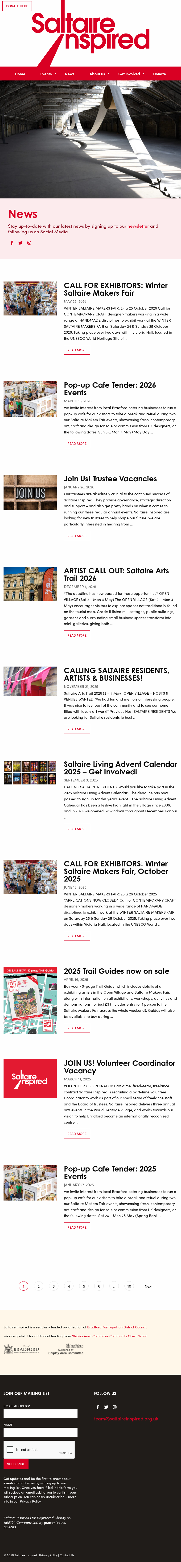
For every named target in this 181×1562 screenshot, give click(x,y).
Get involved (129, 73)
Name (8, 1425)
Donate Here (17, 6)
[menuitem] (20, 73)
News (69, 73)
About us (97, 73)
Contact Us (67, 1555)
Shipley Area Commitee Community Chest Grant (109, 1336)
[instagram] (29, 242)
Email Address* (17, 1406)
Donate (159, 73)
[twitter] (20, 242)
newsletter (138, 226)
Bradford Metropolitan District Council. (117, 1327)
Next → (151, 1286)
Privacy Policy (30, 1501)
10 (129, 1286)
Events (46, 73)
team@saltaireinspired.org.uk (126, 1418)
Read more (76, 350)
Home (20, 73)
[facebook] (11, 242)
